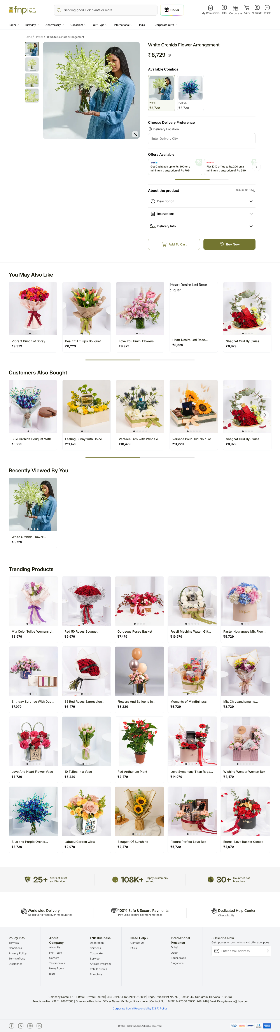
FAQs (133, 948)
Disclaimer (15, 963)
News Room (56, 968)
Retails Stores (98, 969)
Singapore (177, 963)
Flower (40, 37)
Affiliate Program (100, 963)
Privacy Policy (18, 953)
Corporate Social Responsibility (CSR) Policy (140, 1008)
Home (29, 37)
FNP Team (55, 952)
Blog (52, 973)
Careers (54, 958)
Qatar (174, 952)
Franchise (96, 974)
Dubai (174, 947)
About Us (54, 947)
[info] (169, 55)
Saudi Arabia (179, 958)
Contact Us (137, 942)
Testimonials (57, 963)
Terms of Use (17, 958)
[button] (14, 25)
